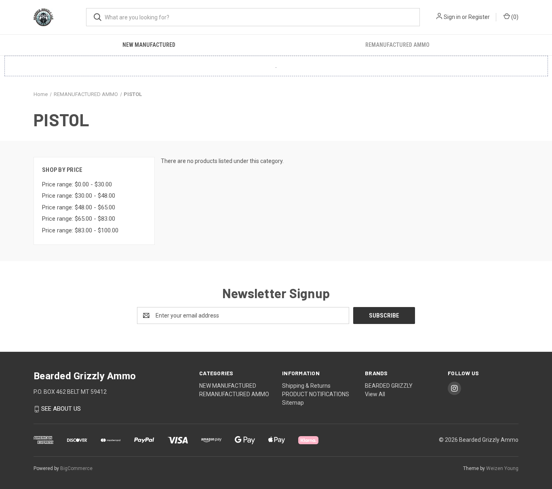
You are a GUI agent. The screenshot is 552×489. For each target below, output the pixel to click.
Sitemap (293, 402)
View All (375, 394)
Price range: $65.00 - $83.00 (78, 218)
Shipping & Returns (306, 385)
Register (479, 17)
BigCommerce (76, 468)
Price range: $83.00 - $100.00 (80, 230)
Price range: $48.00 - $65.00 (78, 207)
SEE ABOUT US (61, 409)
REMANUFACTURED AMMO (397, 45)
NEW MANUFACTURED (148, 45)
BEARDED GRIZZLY (389, 385)
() (514, 17)
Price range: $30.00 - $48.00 (78, 195)
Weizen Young (502, 468)
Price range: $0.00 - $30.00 (77, 184)
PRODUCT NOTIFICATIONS (315, 394)
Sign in (452, 17)
